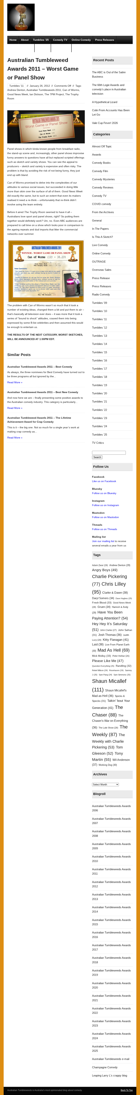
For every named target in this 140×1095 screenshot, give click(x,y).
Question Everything (103, 666)
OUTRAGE (99, 261)
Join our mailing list (103, 541)
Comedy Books (101, 162)
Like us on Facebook (104, 481)
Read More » (14, 382)
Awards (96, 154)
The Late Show (108, 727)
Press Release (101, 278)
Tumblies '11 (16, 85)
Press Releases (104, 39)
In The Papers (100, 228)
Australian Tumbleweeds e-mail (110, 1058)
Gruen (104, 606)
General (97, 220)
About (25, 39)
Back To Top (127, 1090)
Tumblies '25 (99, 434)
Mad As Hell (114, 650)
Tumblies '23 (99, 418)
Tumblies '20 (99, 393)
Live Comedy (100, 245)
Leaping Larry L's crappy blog (109, 1075)
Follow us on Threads (104, 529)
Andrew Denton (16, 89)
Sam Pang (105, 675)
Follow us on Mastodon (105, 517)
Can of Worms (71, 89)
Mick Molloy (101, 655)
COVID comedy (101, 204)
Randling (123, 665)
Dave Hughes (124, 598)
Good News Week (17, 94)
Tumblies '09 (99, 302)
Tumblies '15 (99, 352)
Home (13, 39)
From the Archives (103, 212)
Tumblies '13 (99, 335)
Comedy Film (61, 48)
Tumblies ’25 (41, 39)
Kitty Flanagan (116, 639)
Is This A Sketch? (102, 236)
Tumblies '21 (99, 401)
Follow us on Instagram (105, 505)
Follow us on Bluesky (104, 493)
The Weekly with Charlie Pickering (108, 741)
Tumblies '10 (99, 311)
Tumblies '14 (99, 343)
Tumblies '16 (99, 360)
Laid (98, 644)
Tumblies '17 (99, 368)
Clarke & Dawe (115, 592)
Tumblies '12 (99, 327)
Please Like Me (107, 661)
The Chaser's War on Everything (110, 721)
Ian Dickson (36, 94)
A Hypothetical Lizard (104, 102)
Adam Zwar (100, 565)
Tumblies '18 (99, 376)
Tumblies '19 (99, 385)
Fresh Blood (102, 602)
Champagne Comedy (105, 1067)
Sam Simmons (122, 675)
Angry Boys (104, 570)
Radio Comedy (101, 294)
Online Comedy (81, 39)
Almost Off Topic (102, 146)
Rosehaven (116, 670)
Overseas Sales (101, 269)
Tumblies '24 (99, 426)
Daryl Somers (103, 598)
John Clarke (108, 630)
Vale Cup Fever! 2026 (105, 122)
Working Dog (108, 765)
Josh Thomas (110, 634)
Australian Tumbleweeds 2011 (43, 89)
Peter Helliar (120, 656)
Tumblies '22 (99, 409)
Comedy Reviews (102, 187)
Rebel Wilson (100, 670)
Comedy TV (60, 39)
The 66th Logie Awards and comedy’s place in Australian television (109, 89)
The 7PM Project (54, 94)
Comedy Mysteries (20, 48)
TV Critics (43, 48)
